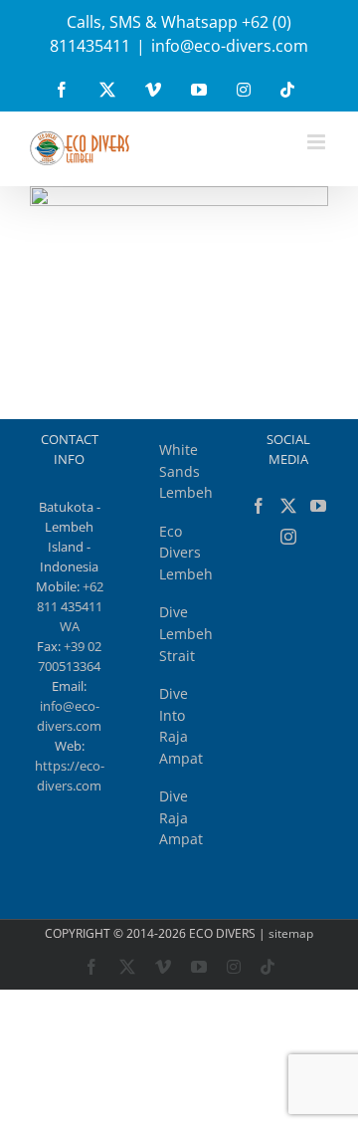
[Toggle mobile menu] (317, 141)
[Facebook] (259, 506)
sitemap (290, 933)
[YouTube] (318, 506)
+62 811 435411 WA (70, 606)
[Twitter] (288, 506)
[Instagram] (288, 537)
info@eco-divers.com (229, 46)
